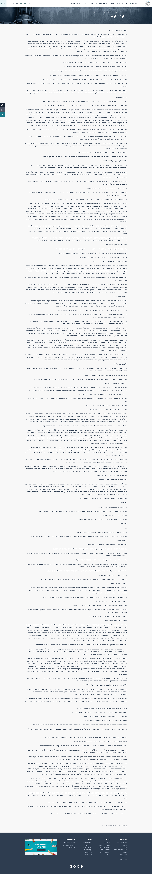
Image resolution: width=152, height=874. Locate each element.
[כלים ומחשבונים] (2, 109)
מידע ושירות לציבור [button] (98, 3)
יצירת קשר (107, 843)
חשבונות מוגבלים (105, 852)
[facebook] (74, 866)
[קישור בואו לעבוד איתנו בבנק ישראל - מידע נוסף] (41, 847)
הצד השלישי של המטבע (108, 12)
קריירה (108, 854)
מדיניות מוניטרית (87, 847)
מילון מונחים (123, 854)
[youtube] (78, 866)
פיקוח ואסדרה (88, 850)
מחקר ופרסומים (87, 843)
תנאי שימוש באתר (122, 857)
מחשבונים (124, 845)
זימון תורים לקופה (104, 845)
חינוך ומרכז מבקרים (69, 845)
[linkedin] (82, 866)
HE (3, 3)
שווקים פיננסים (88, 852)
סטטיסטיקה (89, 845)
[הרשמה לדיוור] (2, 114)
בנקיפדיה (72, 847)
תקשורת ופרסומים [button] (78, 3)
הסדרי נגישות (123, 859)
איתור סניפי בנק (122, 847)
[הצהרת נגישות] (2, 105)
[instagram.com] (71, 866)
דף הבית (125, 12)
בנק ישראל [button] (136, 3)
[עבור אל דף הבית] (21, 3)
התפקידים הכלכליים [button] (119, 3)
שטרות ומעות (88, 854)
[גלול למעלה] (147, 869)
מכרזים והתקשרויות (69, 843)
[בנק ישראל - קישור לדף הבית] (147, 3)
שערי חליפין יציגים (122, 843)
